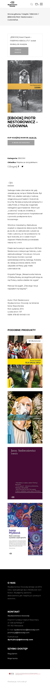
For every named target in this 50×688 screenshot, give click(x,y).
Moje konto (13, 658)
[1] (36, 4)
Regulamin (12, 654)
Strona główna (14, 14)
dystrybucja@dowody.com (20, 639)
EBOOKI (34, 14)
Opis (11, 182)
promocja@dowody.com (18, 632)
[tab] (11, 183)
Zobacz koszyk (18, 51)
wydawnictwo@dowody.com (26, 630)
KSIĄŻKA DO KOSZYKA (25, 435)
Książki (25, 14)
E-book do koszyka (21, 142)
